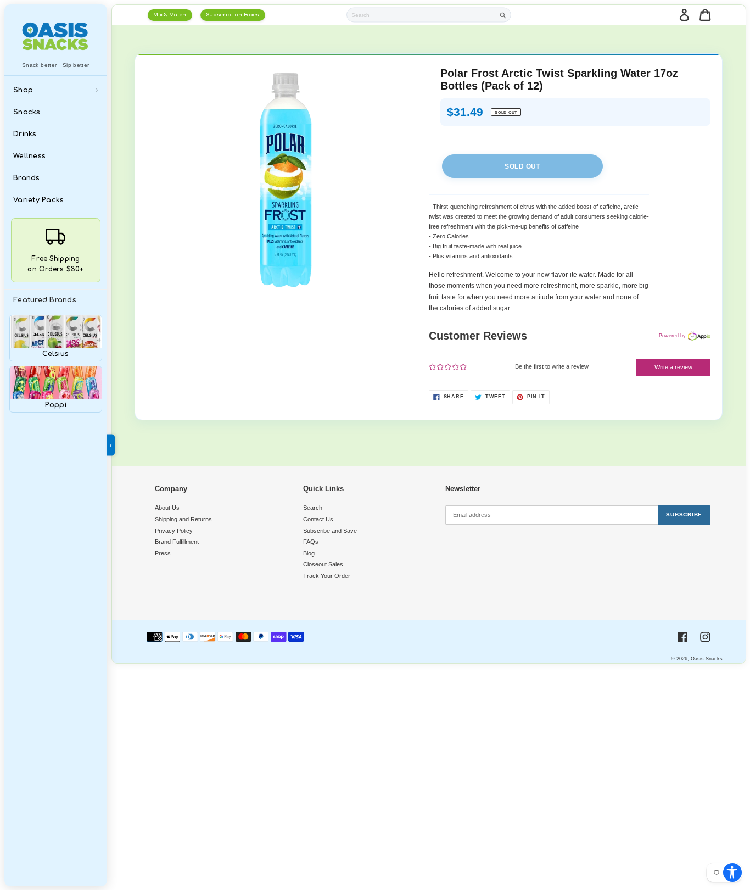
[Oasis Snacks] (56, 36)
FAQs (310, 541)
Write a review (673, 367)
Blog (309, 553)
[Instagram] (705, 637)
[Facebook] (683, 637)
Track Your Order (326, 575)
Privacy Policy (174, 530)
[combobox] (420, 15)
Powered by (672, 335)
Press (163, 553)
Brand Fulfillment (177, 541)
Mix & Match (169, 15)
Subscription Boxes (232, 15)
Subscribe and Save (330, 530)
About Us (167, 507)
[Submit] (503, 15)
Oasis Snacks (707, 658)
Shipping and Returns (183, 519)
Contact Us (318, 519)
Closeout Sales (323, 564)
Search (312, 507)
